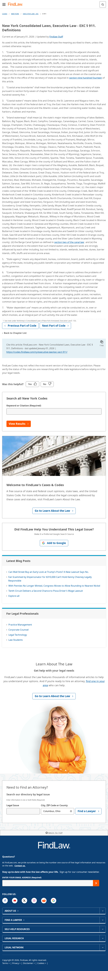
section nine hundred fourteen (85, 77)
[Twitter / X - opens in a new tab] (24, 900)
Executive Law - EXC (31, 14)
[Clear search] (71, 811)
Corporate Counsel (18, 629)
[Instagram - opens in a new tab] (34, 900)
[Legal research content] (103, 938)
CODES (4, 14)
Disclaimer (28, 963)
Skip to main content (54, 3)
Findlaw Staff (56, 36)
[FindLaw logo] (16, 4)
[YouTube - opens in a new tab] (14, 900)
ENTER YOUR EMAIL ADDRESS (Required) (21, 877)
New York (15, 14)
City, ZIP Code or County (54, 805)
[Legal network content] (103, 947)
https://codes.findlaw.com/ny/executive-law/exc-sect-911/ (36, 352)
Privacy (15, 963)
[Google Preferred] (53, 900)
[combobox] (23, 811)
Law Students (15, 639)
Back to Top (55, 832)
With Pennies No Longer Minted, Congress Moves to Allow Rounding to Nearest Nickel (54, 585)
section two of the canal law (69, 242)
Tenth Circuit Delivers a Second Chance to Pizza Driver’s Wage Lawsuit (45, 590)
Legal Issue (12, 805)
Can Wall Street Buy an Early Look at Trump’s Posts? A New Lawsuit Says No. (48, 571)
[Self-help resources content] (103, 929)
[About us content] (103, 911)
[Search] (103, 4)
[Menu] (4, 4)
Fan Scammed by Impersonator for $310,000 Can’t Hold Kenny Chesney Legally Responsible (50, 578)
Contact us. (19, 865)
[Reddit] (44, 900)
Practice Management (20, 624)
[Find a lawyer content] (103, 920)
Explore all (13, 595)
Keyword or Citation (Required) (23, 405)
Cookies (40, 963)
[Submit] (96, 883)
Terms (5, 963)
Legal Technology (17, 634)
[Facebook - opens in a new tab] (5, 900)
